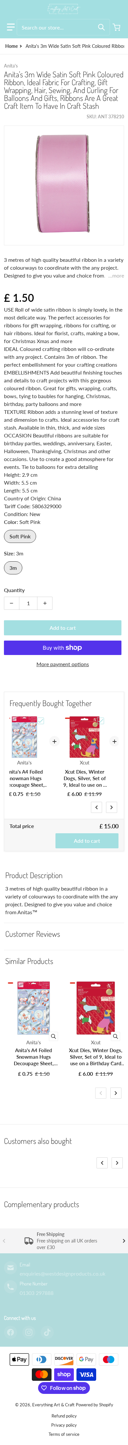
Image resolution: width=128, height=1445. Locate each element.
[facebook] (10, 1332)
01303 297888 (36, 1293)
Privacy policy (64, 1425)
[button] (11, 27)
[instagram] (28, 1332)
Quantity (14, 590)
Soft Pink (20, 536)
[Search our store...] (101, 27)
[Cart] (117, 27)
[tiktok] (47, 1332)
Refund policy (64, 1415)
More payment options (62, 664)
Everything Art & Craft (53, 1404)
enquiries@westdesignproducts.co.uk (62, 1273)
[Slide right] (111, 807)
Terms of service (64, 1434)
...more (116, 275)
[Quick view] (53, 1036)
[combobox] (63, 27)
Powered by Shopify (94, 1404)
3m (13, 568)
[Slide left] (96, 807)
